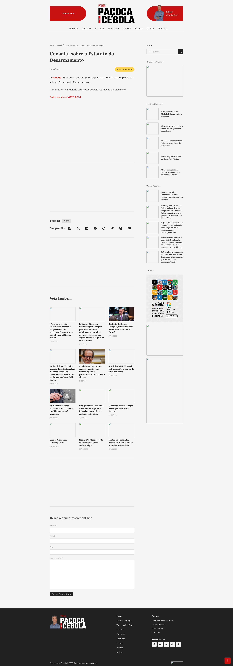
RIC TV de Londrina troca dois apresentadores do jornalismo (172, 143)
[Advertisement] (92, 139)
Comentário (56, 558)
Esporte (99, 29)
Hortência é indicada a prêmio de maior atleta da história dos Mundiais (121, 442)
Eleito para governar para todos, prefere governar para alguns (172, 128)
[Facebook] (70, 228)
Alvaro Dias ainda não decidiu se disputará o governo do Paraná (170, 172)
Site (52, 547)
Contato (162, 29)
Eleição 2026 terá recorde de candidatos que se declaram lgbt (91, 442)
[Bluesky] (121, 228)
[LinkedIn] (87, 228)
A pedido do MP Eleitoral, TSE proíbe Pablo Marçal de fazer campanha (121, 369)
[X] (78, 228)
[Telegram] (112, 228)
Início (52, 45)
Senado (56, 77)
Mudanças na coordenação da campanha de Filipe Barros (121, 408)
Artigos (150, 29)
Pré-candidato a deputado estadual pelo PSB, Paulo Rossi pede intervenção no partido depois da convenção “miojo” (172, 257)
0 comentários (126, 69)
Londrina (113, 29)
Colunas (87, 29)
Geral (59, 45)
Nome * (53, 525)
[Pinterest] (104, 228)
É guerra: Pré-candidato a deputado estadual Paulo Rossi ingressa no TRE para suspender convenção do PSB (172, 228)
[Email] (129, 228)
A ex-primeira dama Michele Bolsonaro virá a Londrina (171, 114)
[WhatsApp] (95, 228)
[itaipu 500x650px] (164, 298)
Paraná (127, 29)
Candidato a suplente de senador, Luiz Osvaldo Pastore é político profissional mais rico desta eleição (92, 371)
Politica (73, 29)
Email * (53, 536)
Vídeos (138, 29)
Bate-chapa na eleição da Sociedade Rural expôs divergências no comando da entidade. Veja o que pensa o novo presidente (171, 242)
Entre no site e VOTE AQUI (65, 97)
